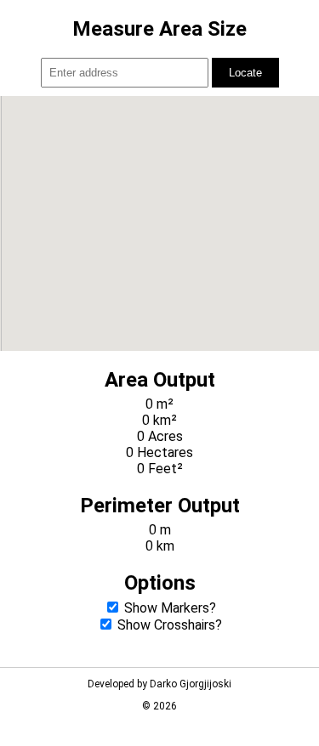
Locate (245, 72)
